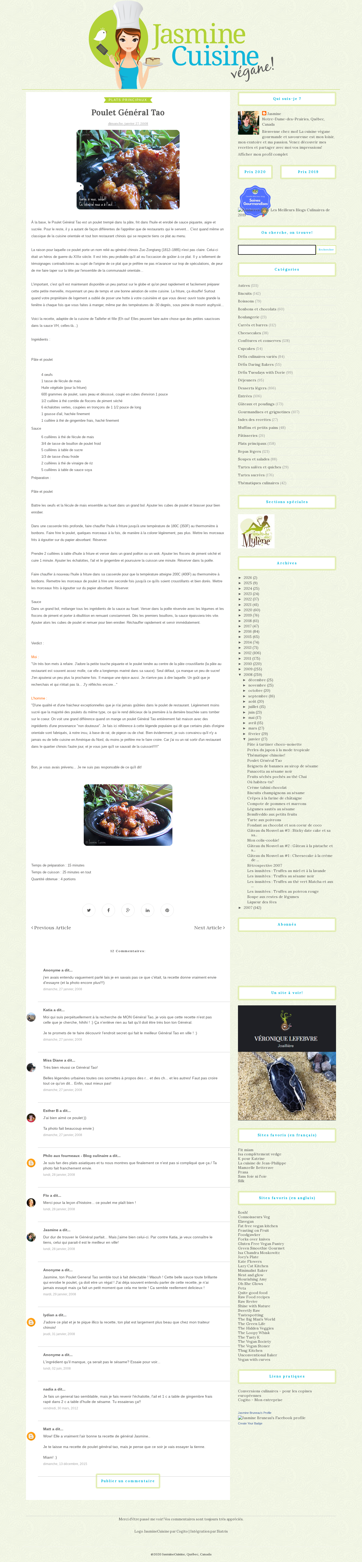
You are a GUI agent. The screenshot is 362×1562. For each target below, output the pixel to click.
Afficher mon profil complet (263, 154)
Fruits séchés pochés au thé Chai (277, 776)
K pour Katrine (251, 1158)
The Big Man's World (256, 1319)
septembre (258, 696)
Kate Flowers (250, 1261)
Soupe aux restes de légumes (273, 896)
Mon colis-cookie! (263, 840)
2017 (248, 626)
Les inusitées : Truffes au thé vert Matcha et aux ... (290, 883)
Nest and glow (250, 1275)
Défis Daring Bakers (256, 364)
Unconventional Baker (257, 1355)
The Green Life (251, 1323)
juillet (253, 706)
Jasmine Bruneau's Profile (254, 1412)
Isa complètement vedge (259, 1154)
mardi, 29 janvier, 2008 (59, 1294)
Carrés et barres (253, 325)
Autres (244, 285)
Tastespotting (250, 1315)
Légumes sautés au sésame (271, 809)
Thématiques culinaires (258, 483)
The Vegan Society (254, 1341)
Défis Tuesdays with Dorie (261, 372)
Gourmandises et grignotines (264, 412)
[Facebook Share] (108, 910)
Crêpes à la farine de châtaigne (274, 798)
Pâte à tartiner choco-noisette (274, 744)
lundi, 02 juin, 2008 (57, 1368)
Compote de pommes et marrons (276, 803)
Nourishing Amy (252, 1279)
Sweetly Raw (249, 1310)
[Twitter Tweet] (88, 910)
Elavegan (246, 1221)
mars (253, 728)
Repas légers (249, 451)
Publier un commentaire (128, 1481)
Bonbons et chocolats (257, 309)
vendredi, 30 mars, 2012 (60, 1408)
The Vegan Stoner (254, 1346)
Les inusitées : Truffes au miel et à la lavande (286, 870)
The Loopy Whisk (254, 1332)
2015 (248, 636)
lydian (48, 1315)
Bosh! (243, 1212)
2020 (248, 610)
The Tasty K (249, 1337)
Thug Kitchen (250, 1350)
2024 (248, 588)
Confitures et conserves (259, 340)
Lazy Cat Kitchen (253, 1266)
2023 (248, 593)
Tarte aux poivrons (264, 819)
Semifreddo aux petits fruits (272, 814)
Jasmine (50, 1230)
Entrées (245, 396)
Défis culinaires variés (257, 356)
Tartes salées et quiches (259, 467)
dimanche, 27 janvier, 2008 (62, 989)
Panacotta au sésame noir (269, 771)
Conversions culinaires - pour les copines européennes (275, 1393)
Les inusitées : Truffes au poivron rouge (283, 891)
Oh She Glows (250, 1283)
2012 (248, 652)
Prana (243, 1172)
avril (252, 722)
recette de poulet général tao (93, 1447)
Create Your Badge (250, 1423)
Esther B (51, 1110)
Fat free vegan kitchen (258, 1226)
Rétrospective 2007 (264, 865)
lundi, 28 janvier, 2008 (59, 1175)
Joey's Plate (248, 1257)
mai (251, 717)
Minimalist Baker (253, 1270)
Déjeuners (247, 380)
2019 (248, 615)
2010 (248, 663)
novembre (257, 685)
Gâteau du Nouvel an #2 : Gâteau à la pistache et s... (290, 848)
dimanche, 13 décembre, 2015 (65, 1464)
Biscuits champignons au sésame (276, 792)
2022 (248, 599)
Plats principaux (128, 100)
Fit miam (245, 1149)
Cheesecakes (249, 333)
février (255, 733)
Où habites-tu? (260, 782)
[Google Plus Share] (128, 910)
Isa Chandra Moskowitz (259, 1252)
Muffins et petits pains (258, 427)
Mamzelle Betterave (255, 1167)
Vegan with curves (254, 1359)
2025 (248, 582)
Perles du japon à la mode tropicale (278, 749)
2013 (248, 647)
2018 (248, 620)
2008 (249, 674)
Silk (241, 1180)
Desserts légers (252, 388)
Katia (47, 1010)
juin (252, 712)
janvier (254, 739)
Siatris (222, 1531)
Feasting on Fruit (253, 1230)
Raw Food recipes (254, 1297)
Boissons (246, 301)
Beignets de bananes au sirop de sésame (282, 766)
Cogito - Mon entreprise (260, 1399)
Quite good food (252, 1292)
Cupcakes (246, 348)
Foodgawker (249, 1234)
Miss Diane (53, 1060)
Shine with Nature (254, 1306)
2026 (248, 577)
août (252, 701)
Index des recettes (254, 419)
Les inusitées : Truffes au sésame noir (280, 876)
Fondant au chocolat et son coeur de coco (284, 825)
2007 (248, 907)
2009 (249, 669)
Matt (47, 1429)
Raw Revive (248, 1301)
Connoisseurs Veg (254, 1217)
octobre (256, 690)
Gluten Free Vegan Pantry (261, 1243)
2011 (248, 658)
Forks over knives (254, 1239)
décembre (257, 679)
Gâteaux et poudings (256, 404)
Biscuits (245, 293)
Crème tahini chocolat (267, 787)
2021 (248, 604)
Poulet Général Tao (264, 760)
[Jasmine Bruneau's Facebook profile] (272, 1417)
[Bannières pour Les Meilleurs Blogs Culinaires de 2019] (287, 212)
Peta (242, 1288)
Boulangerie (248, 317)
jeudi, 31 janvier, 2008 (59, 1334)
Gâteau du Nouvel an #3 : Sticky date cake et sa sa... (288, 832)
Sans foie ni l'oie (252, 1176)
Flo (46, 1195)
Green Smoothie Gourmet (261, 1248)
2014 (248, 642)
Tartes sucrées (251, 475)
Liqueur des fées (262, 902)
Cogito (182, 1531)
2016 (248, 631)
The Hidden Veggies (256, 1328)
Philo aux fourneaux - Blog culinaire (75, 1156)
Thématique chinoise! (266, 755)
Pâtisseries (248, 435)
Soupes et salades (254, 459)
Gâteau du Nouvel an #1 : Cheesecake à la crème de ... (290, 858)
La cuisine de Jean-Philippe (262, 1163)
